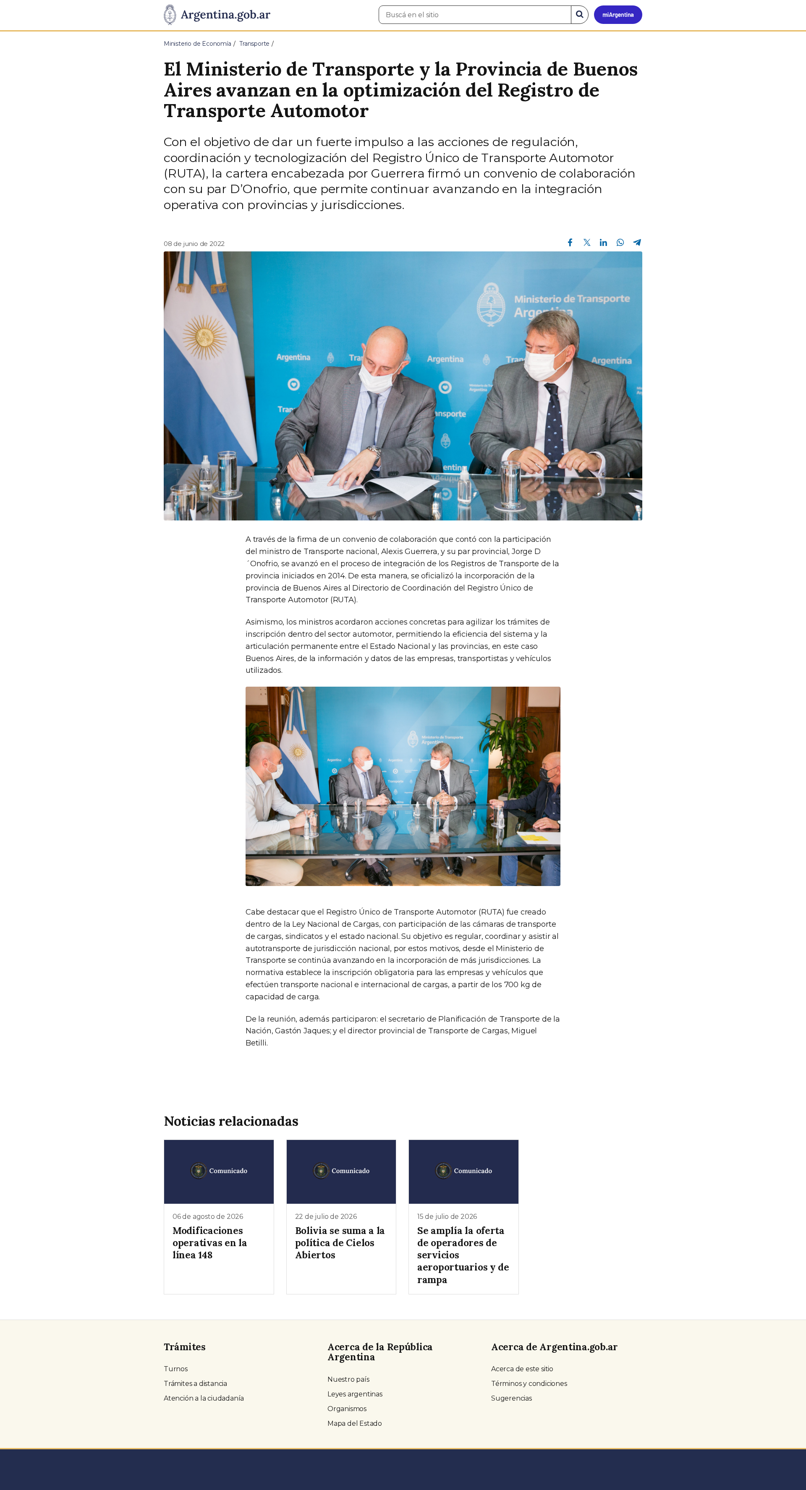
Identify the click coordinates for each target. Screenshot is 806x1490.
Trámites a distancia (195, 1384)
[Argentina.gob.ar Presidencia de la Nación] (217, 15)
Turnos (176, 1369)
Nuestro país (348, 1379)
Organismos (346, 1409)
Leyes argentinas (354, 1394)
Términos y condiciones (529, 1384)
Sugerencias (511, 1398)
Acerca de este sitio (522, 1369)
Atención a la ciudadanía (204, 1398)
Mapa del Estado (354, 1423)
